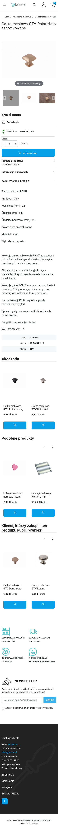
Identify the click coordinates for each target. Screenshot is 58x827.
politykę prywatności (43, 708)
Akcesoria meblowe (22, 17)
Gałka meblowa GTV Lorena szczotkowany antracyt (40, 590)
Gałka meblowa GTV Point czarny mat (13, 409)
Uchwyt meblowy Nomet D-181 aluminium (41, 497)
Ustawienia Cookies (29, 824)
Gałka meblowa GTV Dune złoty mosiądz (12, 589)
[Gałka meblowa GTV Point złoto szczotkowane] (11, 98)
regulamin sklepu (22, 708)
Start (7, 17)
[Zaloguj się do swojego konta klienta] (44, 5)
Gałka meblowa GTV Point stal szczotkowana (40, 409)
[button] (34, 5)
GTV (31, 349)
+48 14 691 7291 (13, 748)
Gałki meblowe (42, 17)
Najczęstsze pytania (11, 764)
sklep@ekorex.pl (9, 752)
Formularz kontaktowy (12, 768)
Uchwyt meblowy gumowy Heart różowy (13, 497)
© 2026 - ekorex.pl (15, 820)
